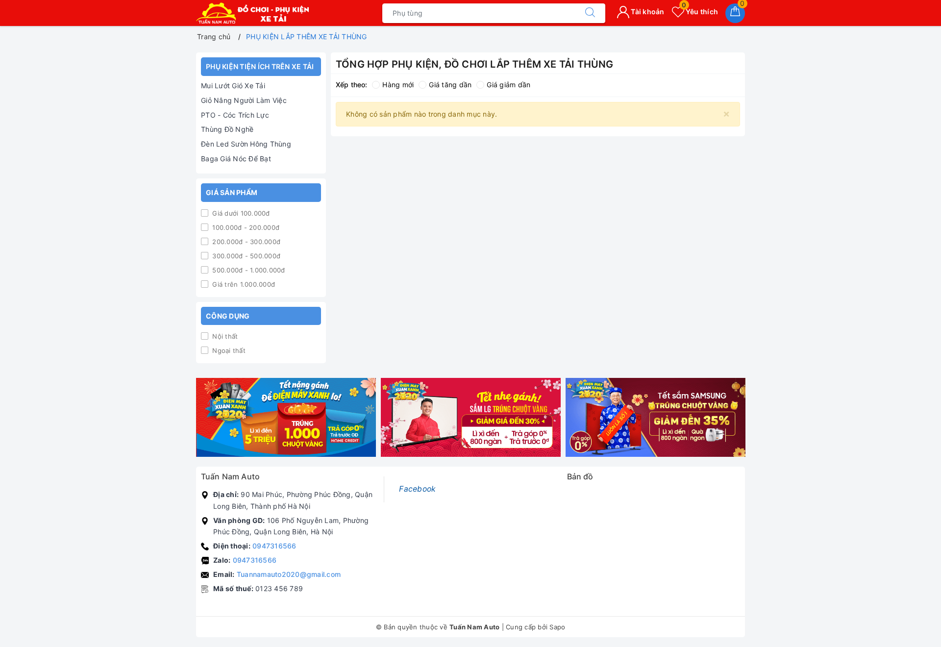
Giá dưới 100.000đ (240, 213)
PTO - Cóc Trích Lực (235, 115)
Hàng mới (398, 84)
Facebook (417, 489)
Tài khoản (647, 11)
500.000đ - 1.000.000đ (247, 270)
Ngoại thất (228, 350)
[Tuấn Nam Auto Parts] (252, 13)
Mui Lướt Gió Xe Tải (233, 85)
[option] (286, 417)
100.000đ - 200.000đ (244, 227)
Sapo (557, 627)
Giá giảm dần (508, 84)
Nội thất (224, 336)
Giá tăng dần (450, 84)
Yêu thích (700, 11)
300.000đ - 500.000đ (245, 256)
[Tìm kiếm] (590, 13)
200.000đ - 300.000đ (245, 242)
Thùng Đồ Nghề (227, 129)
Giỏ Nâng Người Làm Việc (244, 100)
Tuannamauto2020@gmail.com (289, 574)
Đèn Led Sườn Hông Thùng (246, 144)
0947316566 (274, 546)
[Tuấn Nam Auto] (286, 417)
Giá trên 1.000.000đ (242, 284)
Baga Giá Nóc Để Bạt (236, 158)
